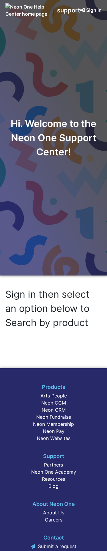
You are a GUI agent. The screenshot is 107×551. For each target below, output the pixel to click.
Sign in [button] (94, 10)
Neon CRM (54, 410)
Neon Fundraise (53, 417)
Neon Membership (53, 424)
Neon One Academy (53, 472)
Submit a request (57, 546)
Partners (53, 465)
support (68, 10)
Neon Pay (53, 431)
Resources (53, 479)
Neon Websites (53, 438)
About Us (53, 513)
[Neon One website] (28, 14)
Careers (53, 520)
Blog (53, 486)
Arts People (53, 396)
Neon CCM (53, 403)
